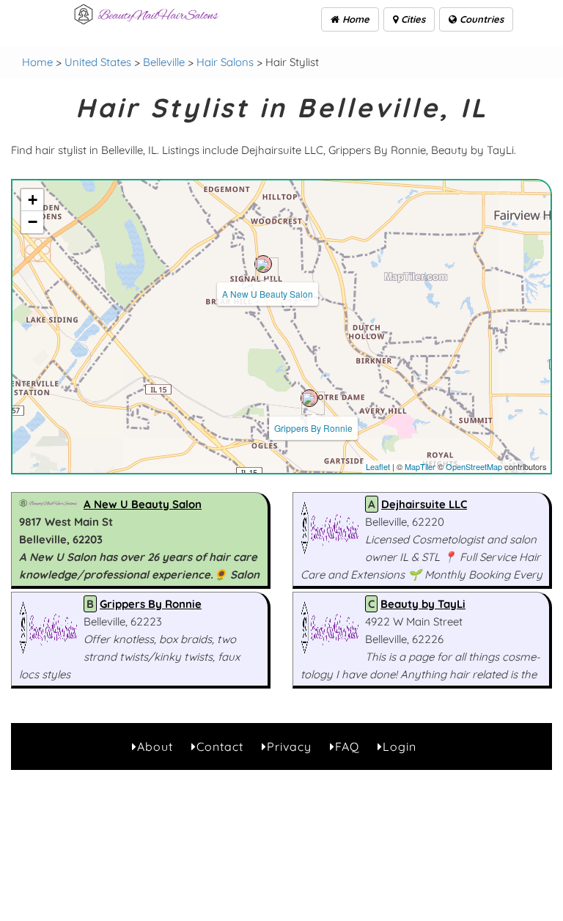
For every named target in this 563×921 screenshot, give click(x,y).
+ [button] (32, 200)
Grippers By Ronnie (313, 428)
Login (399, 746)
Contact (219, 746)
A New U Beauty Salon (267, 293)
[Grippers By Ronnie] (309, 398)
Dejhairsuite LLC (424, 504)
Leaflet (378, 466)
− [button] (32, 222)
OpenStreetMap (474, 466)
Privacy (289, 746)
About (155, 746)
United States (98, 62)
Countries (480, 19)
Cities (411, 19)
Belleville (164, 62)
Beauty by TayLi (423, 604)
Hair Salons (225, 62)
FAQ (347, 746)
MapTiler (420, 466)
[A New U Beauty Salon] (263, 264)
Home (354, 19)
